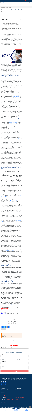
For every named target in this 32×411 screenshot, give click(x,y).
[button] (6, 410)
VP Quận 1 (10, 347)
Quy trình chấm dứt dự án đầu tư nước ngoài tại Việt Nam (10, 24)
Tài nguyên (17, 389)
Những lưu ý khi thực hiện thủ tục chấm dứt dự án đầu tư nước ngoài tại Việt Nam (11, 26)
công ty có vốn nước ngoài (10, 304)
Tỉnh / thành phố (3, 361)
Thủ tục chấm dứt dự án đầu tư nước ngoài (6, 7)
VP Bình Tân (3, 347)
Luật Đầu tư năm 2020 (15, 96)
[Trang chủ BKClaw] (2, 2)
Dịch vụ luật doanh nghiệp (4, 389)
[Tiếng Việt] (25, 0)
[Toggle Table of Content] (20, 19)
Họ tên (1, 354)
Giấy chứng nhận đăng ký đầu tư (15, 138)
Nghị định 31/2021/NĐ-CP (13, 122)
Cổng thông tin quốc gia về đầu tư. (8, 250)
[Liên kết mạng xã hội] (2, 381)
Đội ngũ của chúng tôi (18, 388)
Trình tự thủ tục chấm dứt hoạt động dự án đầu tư (9, 23)
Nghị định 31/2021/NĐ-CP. (14, 229)
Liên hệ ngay (14, 371)
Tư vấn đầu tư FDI (3, 388)
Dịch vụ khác (3, 392)
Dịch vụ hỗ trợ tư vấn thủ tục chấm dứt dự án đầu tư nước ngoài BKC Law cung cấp (11, 29)
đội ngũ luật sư (4, 299)
